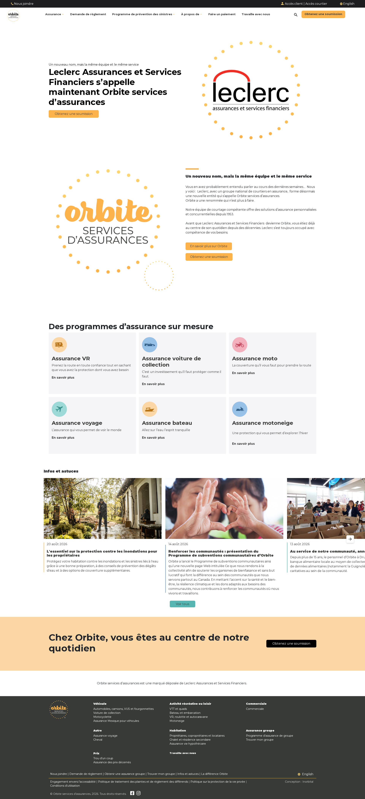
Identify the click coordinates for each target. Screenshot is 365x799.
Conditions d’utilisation (65, 785)
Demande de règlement (85, 774)
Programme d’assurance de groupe (269, 735)
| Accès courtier (315, 4)
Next (346, 536)
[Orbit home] (13, 14)
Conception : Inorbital (299, 781)
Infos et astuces (188, 774)
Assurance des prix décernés (112, 762)
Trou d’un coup (103, 758)
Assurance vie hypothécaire (188, 743)
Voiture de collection (107, 713)
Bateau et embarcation (185, 713)
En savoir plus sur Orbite (208, 246)
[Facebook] (132, 794)
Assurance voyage (105, 735)
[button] (144, 14)
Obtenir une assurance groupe (125, 774)
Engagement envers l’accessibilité (73, 781)
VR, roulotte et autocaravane (189, 717)
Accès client (294, 4)
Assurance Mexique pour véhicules (116, 721)
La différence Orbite (214, 774)
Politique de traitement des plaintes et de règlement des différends (143, 781)
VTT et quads (178, 709)
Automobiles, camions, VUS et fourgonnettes (123, 709)
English (348, 4)
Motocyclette (102, 717)
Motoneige (177, 721)
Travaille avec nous (183, 753)
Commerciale (255, 709)
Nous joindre (23, 4)
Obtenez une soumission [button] (74, 114)
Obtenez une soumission (209, 257)
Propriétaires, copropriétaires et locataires (197, 735)
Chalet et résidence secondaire (190, 739)
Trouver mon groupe (260, 739)
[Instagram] (138, 794)
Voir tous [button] (182, 604)
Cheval (97, 739)
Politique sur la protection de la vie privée (217, 781)
